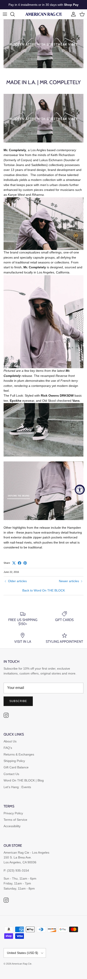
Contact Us (11, 774)
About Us (10, 741)
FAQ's (8, 748)
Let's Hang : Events (17, 787)
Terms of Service (15, 819)
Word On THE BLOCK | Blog (24, 780)
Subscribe (18, 701)
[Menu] (5, 14)
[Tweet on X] (14, 563)
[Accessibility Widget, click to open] (80, 489)
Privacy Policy (13, 813)
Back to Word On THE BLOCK (43, 590)
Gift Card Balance (16, 767)
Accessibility (12, 826)
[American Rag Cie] (43, 14)
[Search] (15, 14)
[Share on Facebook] (19, 563)
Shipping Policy (14, 761)
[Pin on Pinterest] (25, 563)
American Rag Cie (21, 963)
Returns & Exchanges (19, 754)
